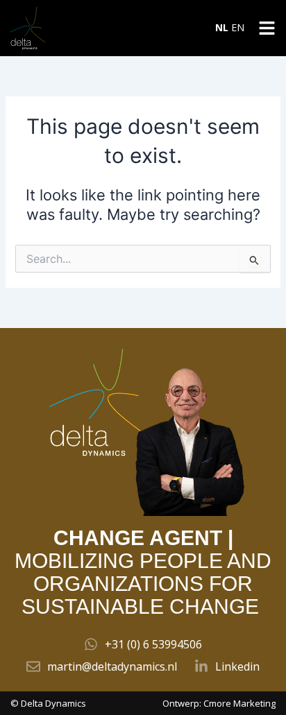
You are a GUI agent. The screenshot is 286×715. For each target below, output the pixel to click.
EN (237, 27)
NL (221, 27)
